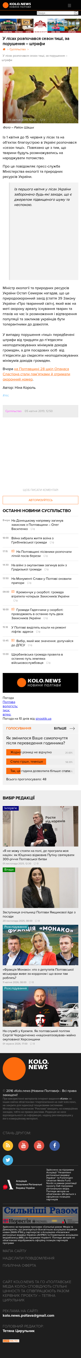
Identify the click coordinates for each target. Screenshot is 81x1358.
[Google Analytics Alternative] (11, 1341)
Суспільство (13, 411)
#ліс (6, 395)
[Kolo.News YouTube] (40, 683)
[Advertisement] (45, 238)
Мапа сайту (14, 1251)
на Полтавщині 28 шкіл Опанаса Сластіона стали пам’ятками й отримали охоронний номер (36, 374)
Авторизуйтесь (41, 500)
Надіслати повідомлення (28, 1258)
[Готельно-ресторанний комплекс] (40, 26)
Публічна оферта (19, 1265)
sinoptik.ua (43, 719)
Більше (60, 728)
